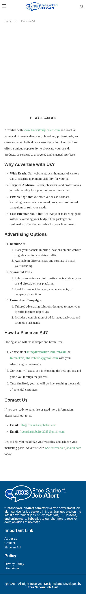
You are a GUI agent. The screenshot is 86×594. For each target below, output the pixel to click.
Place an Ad (12, 547)
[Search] (81, 6)
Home (7, 21)
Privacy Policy (14, 564)
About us (10, 538)
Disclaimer (11, 568)
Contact (9, 543)
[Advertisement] (43, 70)
